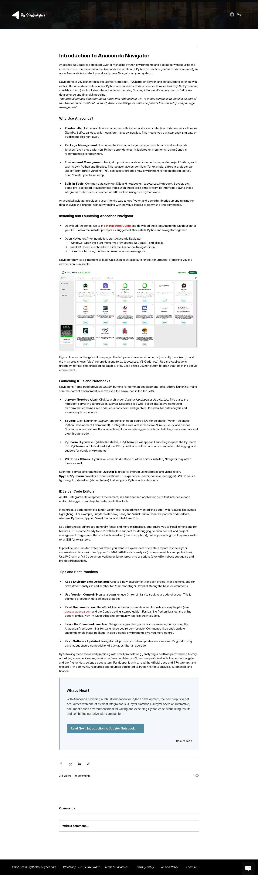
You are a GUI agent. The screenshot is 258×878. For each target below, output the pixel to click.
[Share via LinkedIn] (79, 764)
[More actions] (196, 46)
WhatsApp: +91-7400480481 (81, 867)
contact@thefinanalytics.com (38, 867)
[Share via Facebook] (61, 764)
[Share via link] (88, 764)
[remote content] (129, 714)
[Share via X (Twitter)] (70, 764)
